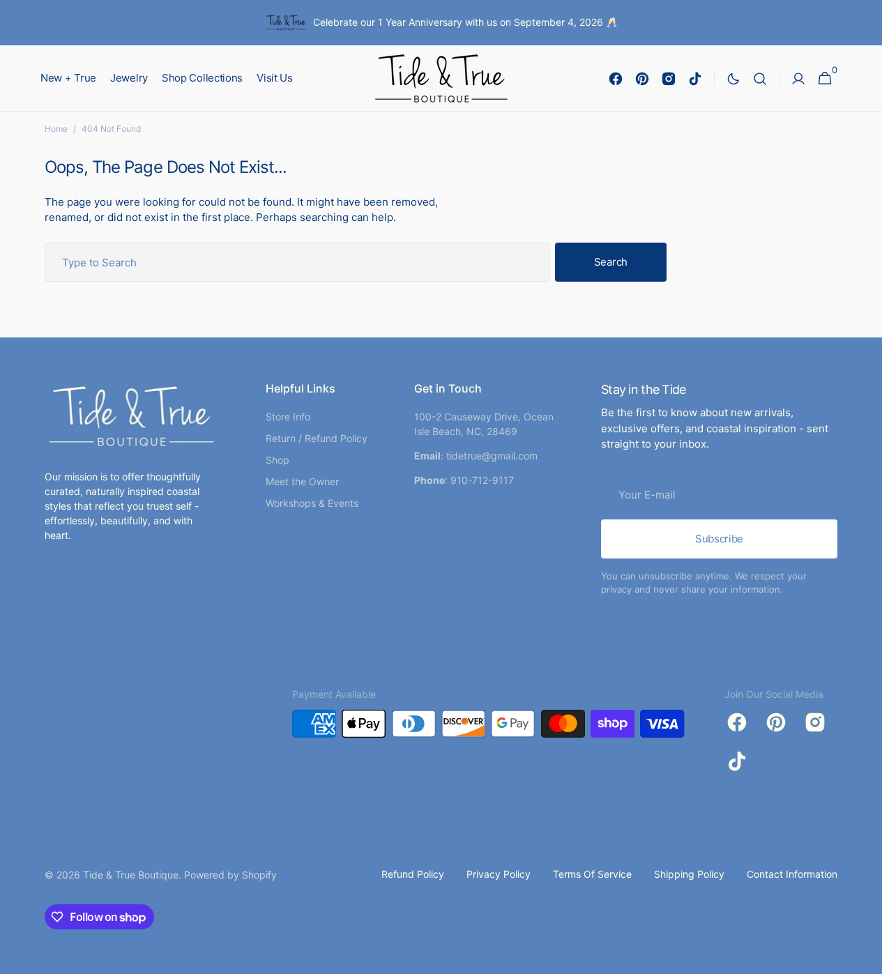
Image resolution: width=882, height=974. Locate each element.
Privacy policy (498, 874)
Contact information (792, 874)
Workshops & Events (312, 503)
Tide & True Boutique (130, 875)
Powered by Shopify (230, 875)
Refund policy (412, 874)
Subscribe (719, 538)
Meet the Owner (302, 481)
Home (56, 128)
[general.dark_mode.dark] (733, 78)
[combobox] (297, 262)
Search (611, 261)
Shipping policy (689, 874)
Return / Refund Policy (316, 438)
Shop (277, 460)
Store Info (288, 417)
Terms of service (592, 874)
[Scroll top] (865, 957)
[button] (760, 78)
